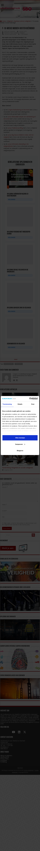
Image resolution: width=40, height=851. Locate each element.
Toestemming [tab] (7, 404)
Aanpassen (19, 444)
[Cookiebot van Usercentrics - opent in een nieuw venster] (29, 398)
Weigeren (20, 450)
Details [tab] (20, 404)
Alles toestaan (20, 438)
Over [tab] (32, 404)
